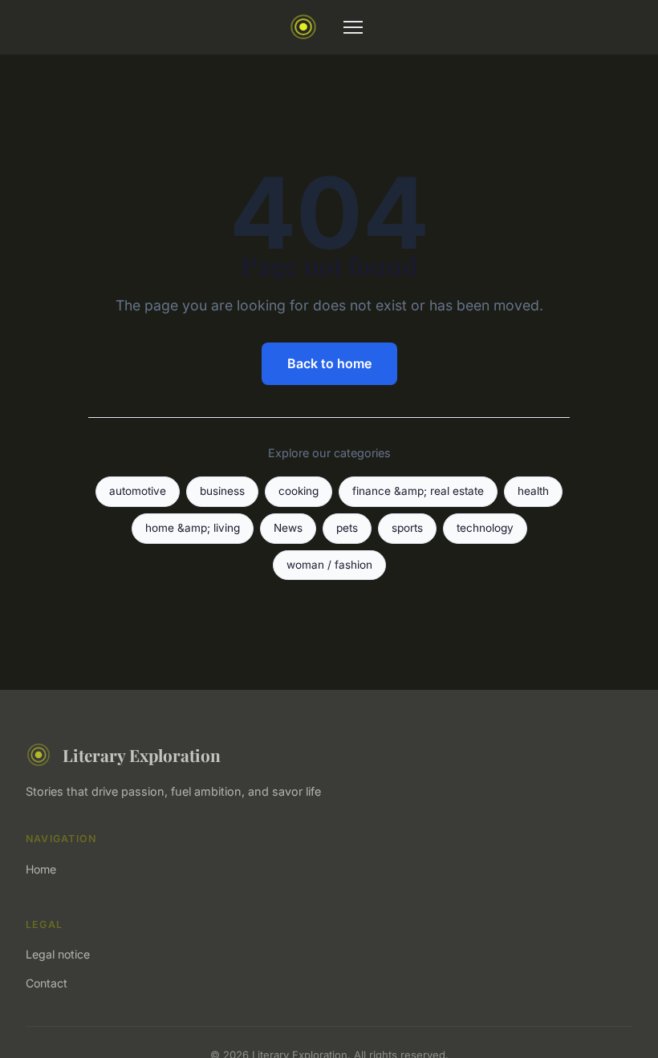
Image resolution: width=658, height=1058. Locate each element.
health (533, 490)
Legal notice (58, 954)
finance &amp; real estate (418, 490)
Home (41, 869)
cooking (298, 490)
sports (407, 527)
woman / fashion (329, 564)
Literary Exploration (142, 755)
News (288, 527)
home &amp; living (192, 527)
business (222, 490)
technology (485, 527)
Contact (46, 983)
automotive (137, 490)
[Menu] (353, 27)
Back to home (329, 363)
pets (347, 527)
